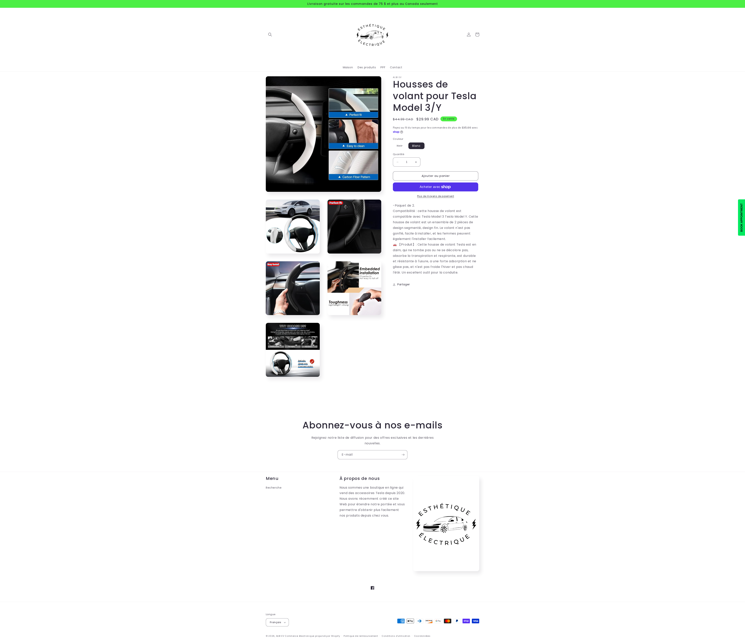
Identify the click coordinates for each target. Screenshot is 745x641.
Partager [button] (403, 285)
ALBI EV (280, 636)
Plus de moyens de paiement (435, 196)
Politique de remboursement (361, 636)
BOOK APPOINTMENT (741, 217)
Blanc (416, 146)
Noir (401, 146)
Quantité (398, 154)
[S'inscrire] (403, 454)
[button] (270, 34)
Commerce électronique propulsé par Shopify (312, 636)
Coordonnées (422, 636)
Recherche (274, 488)
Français (275, 622)
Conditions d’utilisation (396, 636)
